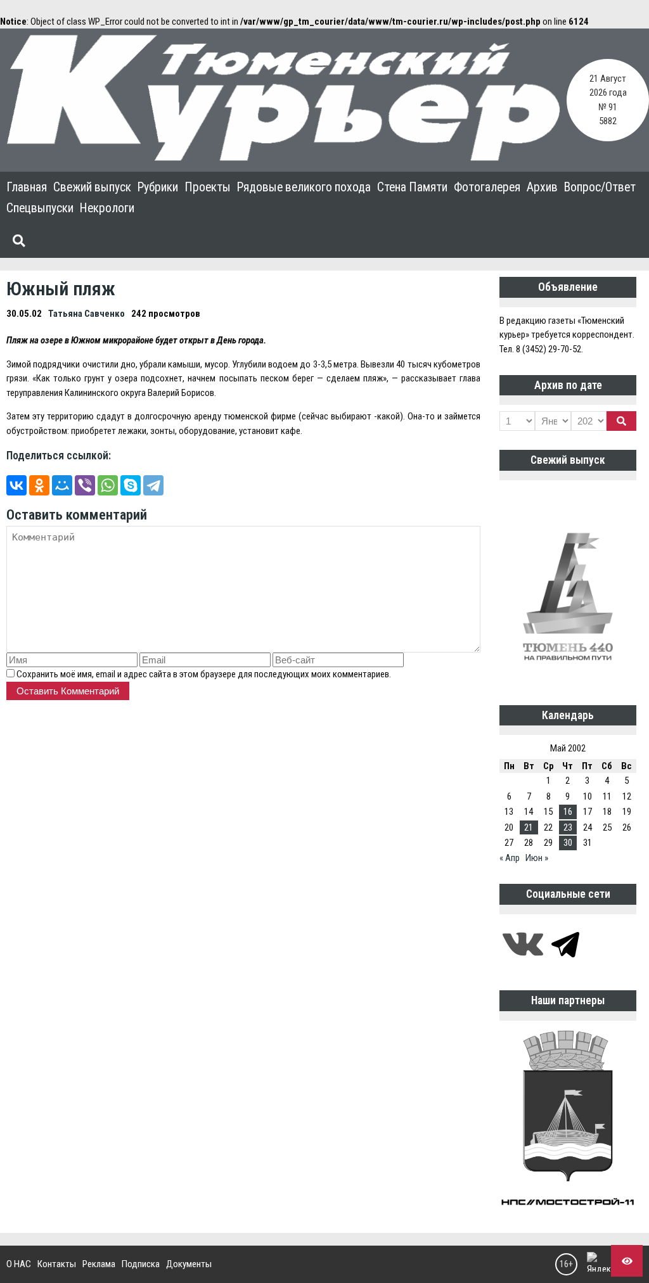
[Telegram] (153, 485)
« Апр (509, 858)
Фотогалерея (487, 187)
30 (567, 842)
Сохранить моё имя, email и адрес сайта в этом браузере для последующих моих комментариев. (203, 674)
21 (528, 827)
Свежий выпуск (92, 187)
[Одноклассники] (39, 485)
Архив (542, 187)
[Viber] (85, 485)
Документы (189, 1264)
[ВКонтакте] (16, 485)
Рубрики (158, 187)
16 (567, 811)
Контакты (56, 1264)
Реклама (98, 1264)
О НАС (18, 1264)
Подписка (141, 1264)
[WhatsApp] (108, 485)
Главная (26, 187)
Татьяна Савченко (86, 313)
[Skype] (130, 485)
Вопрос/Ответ (600, 187)
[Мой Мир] (62, 485)
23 (567, 827)
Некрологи (107, 208)
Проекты (207, 187)
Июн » (536, 858)
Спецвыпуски (40, 208)
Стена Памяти (412, 187)
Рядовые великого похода (304, 187)
